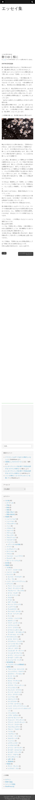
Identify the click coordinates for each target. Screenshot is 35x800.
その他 (3, 54)
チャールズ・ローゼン (14, 611)
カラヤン (10, 678)
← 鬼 (4, 253)
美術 (7, 510)
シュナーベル (12, 607)
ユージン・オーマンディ (15, 747)
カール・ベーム (12, 683)
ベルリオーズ (10, 540)
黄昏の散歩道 (8, 54)
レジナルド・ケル (13, 768)
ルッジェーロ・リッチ (14, 660)
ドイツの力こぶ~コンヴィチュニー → (25, 254)
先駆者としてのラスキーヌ (13, 461)
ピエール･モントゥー (14, 717)
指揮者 (8, 667)
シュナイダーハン (13, 646)
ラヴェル (9, 553)
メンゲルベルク (12, 745)
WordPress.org (9, 786)
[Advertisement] (17, 34)
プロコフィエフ (11, 537)
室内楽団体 (9, 662)
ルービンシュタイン (14, 630)
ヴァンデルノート (13, 757)
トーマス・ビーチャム (14, 703)
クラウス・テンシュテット (16, 685)
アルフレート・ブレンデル (16, 590)
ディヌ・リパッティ (14, 613)
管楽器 (8, 764)
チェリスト (9, 574)
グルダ (10, 597)
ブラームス (9, 533)
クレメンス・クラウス (14, 690)
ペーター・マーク (13, 736)
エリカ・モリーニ (13, 639)
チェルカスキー (12, 609)
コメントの (10, 784)
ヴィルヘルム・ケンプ (14, 634)
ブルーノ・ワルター (14, 729)
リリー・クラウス (13, 627)
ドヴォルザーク (11, 523)
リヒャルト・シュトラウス (14, 556)
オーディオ (9, 503)
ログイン (8, 779)
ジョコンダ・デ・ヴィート (16, 650)
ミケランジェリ (12, 625)
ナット (10, 616)
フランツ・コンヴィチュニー (16, 722)
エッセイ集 (12, 8)
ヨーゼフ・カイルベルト (15, 750)
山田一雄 (10, 759)
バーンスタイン (12, 713)
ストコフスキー (12, 701)
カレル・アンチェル (14, 680)
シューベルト (10, 521)
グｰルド (10, 600)
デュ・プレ (11, 579)
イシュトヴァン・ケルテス (16, 671)
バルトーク (9, 530)
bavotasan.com (26, 798)
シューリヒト (12, 697)
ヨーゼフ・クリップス (14, 752)
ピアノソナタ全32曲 (14, 544)
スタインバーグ (12, 699)
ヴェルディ (9, 558)
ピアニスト (9, 583)
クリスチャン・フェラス (15, 641)
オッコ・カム (12, 676)
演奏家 (7, 565)
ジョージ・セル (11, 572)
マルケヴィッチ (12, 738)
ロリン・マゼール (13, 754)
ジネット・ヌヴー (13, 648)
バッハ (8, 526)
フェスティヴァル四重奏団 (16, 664)
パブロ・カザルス (13, 715)
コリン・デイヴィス (14, 694)
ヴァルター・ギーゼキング (16, 632)
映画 (7, 507)
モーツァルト (10, 551)
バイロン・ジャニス (14, 618)
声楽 (7, 505)
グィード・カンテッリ (14, 692)
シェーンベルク (11, 519)
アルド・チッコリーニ (14, 588)
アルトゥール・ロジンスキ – (16, 669)
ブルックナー (10, 535)
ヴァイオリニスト (11, 637)
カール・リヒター (13, 593)
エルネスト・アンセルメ (15, 673)
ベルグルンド (12, 733)
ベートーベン (10, 542)
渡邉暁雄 (10, 761)
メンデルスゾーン (11, 549)
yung (4, 59)
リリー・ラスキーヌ (14, 570)
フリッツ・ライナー (14, 724)
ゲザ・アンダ (12, 602)
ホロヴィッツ (12, 620)
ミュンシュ (11, 740)
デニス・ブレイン (13, 766)
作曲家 (7, 516)
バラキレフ (9, 528)
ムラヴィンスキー (13, 743)
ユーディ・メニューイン (15, 655)
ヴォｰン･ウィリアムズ (13, 560)
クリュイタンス (12, 687)
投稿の (8, 782)
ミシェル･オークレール (15, 653)
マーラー (9, 546)
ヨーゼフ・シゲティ (14, 657)
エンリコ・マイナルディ (15, 576)
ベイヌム (10, 731)
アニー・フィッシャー (14, 586)
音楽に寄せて (10, 512)
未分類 (7, 563)
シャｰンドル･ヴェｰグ (14, 643)
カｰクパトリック (13, 595)
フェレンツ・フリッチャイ (16, 720)
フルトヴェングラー (14, 727)
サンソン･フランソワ (14, 604)
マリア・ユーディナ (14, 623)
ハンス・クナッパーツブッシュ (15, 581)
